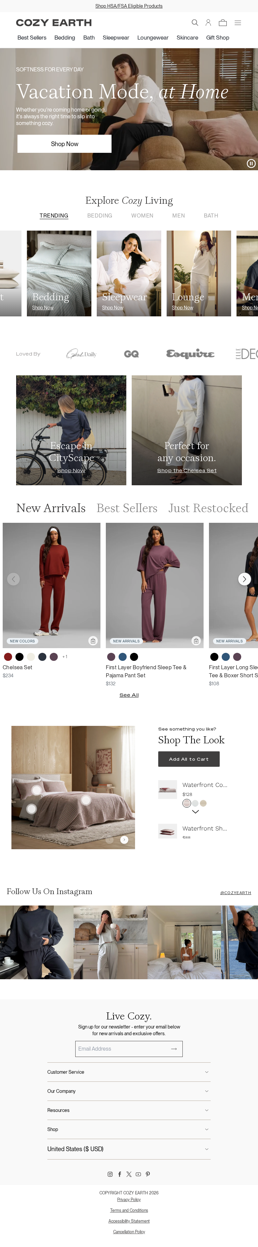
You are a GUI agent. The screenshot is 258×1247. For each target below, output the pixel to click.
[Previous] (109, 840)
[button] (195, 22)
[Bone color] (31, 657)
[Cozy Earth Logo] (53, 22)
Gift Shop (217, 37)
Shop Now (64, 143)
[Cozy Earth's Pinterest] (147, 1174)
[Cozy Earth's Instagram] (110, 1174)
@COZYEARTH (235, 893)
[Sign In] (208, 23)
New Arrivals (51, 508)
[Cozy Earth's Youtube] (138, 1174)
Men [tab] (178, 215)
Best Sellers (31, 37)
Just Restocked (208, 508)
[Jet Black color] (19, 657)
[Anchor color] (123, 657)
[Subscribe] (174, 1049)
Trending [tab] (54, 215)
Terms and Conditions (129, 1210)
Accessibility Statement (129, 1221)
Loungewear (153, 37)
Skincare (187, 37)
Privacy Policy (129, 1199)
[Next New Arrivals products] (244, 579)
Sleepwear (116, 37)
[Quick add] (93, 641)
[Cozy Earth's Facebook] (119, 1174)
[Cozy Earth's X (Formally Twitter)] (129, 1174)
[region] (196, 809)
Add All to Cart (189, 759)
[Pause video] (251, 163)
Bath (89, 37)
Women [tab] (142, 215)
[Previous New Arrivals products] (13, 579)
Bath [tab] (211, 215)
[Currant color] (8, 657)
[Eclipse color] (42, 657)
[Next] (124, 840)
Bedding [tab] (100, 215)
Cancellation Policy (129, 1232)
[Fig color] (54, 657)
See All (129, 695)
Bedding (64, 37)
